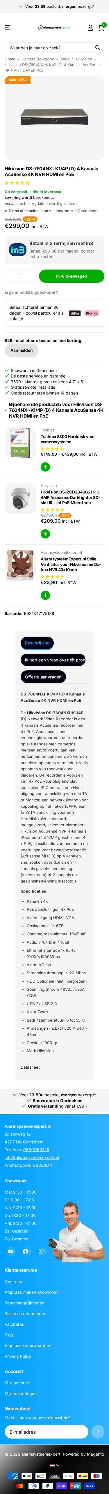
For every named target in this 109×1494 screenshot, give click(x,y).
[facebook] (25, 1251)
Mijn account (17, 1382)
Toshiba (48, 430)
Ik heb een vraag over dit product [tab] (55, 659)
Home (10, 59)
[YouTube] (10, 1251)
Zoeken (98, 47)
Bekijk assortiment (8, 27)
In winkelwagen (71, 276)
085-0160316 (36, 1149)
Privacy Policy (18, 1356)
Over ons (13, 1281)
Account (14, 1371)
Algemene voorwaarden (27, 1345)
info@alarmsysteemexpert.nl (32, 1157)
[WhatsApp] (41, 1251)
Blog (9, 1334)
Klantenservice (21, 1270)
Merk (65, 59)
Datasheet (30, 1067)
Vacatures (14, 1324)
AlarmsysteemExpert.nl (61, 552)
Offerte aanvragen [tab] (43, 676)
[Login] (90, 28)
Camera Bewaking (38, 59)
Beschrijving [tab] (37, 642)
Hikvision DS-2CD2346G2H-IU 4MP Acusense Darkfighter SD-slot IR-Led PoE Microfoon (70, 497)
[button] (18, 182)
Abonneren (97, 1432)
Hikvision (84, 59)
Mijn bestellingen (21, 1393)
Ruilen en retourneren (25, 1313)
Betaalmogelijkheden (24, 1302)
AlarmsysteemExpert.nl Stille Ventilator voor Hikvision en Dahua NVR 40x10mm (71, 564)
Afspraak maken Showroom (31, 1292)
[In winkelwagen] (45, 467)
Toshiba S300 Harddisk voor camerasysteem (68, 439)
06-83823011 (39, 1165)
